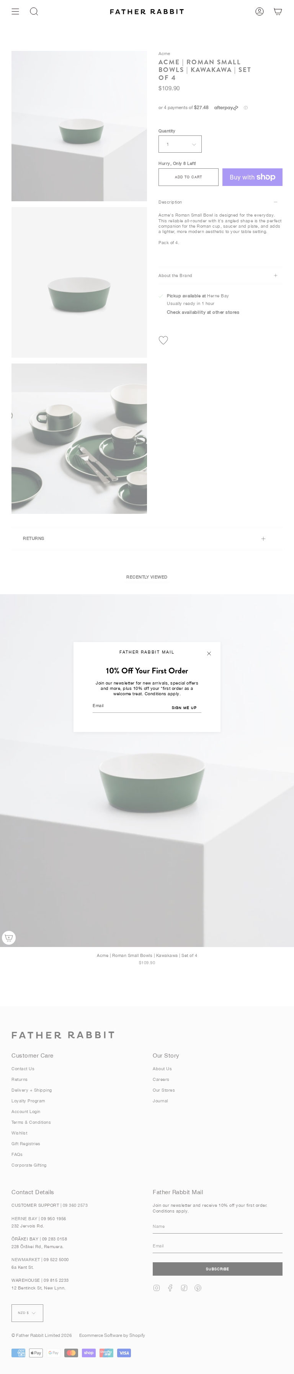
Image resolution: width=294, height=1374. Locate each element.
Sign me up (184, 708)
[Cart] (278, 11)
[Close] (209, 653)
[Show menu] (15, 11)
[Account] (259, 11)
